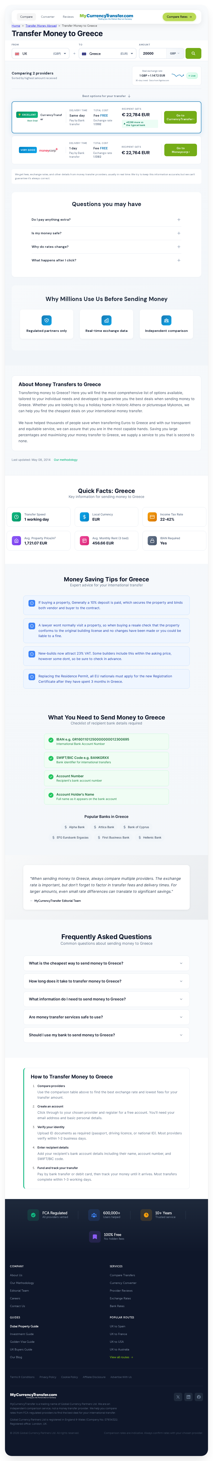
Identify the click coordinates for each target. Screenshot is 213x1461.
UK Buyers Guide (21, 1349)
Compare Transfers (122, 1275)
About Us (16, 1275)
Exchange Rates (120, 1298)
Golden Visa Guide (22, 1341)
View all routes (119, 1357)
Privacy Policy (48, 1377)
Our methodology (66, 459)
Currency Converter (123, 1283)
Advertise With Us (121, 1377)
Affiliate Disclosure (94, 1377)
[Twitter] (178, 1397)
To (80, 44)
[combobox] (40, 53)
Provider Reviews (121, 1290)
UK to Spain (117, 1326)
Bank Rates (117, 1306)
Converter (47, 16)
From (15, 44)
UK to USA (117, 1341)
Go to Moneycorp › (181, 150)
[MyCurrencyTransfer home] (107, 17)
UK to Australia (119, 1349)
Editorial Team (19, 1290)
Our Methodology (22, 1283)
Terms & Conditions (22, 1377)
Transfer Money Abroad (41, 25)
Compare (26, 16)
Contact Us (17, 1306)
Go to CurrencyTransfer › (180, 117)
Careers (15, 1298)
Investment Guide (22, 1334)
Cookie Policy (69, 1377)
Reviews (68, 16)
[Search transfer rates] (193, 53)
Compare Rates (177, 16)
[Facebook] (199, 1397)
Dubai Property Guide (24, 1326)
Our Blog (16, 1357)
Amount (144, 44)
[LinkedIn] (188, 1397)
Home (16, 25)
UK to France (118, 1334)
